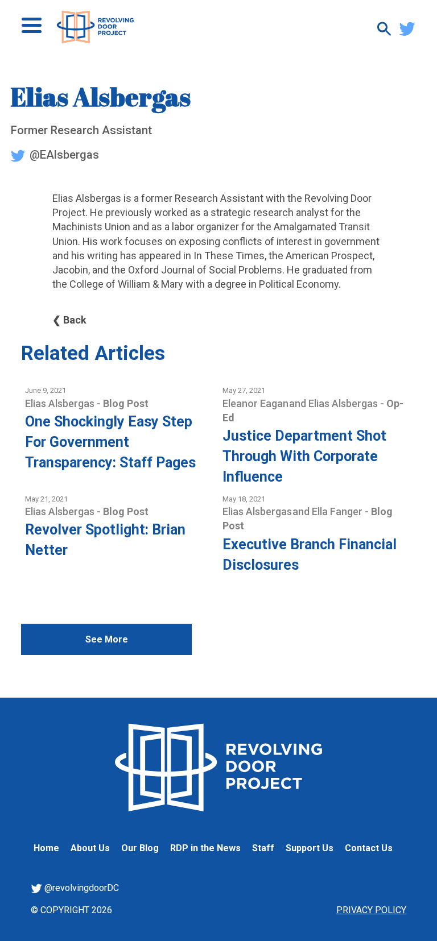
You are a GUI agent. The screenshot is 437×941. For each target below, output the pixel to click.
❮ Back (69, 320)
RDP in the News (205, 848)
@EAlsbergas (63, 154)
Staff (263, 848)
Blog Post (126, 403)
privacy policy (371, 910)
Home (46, 848)
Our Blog (140, 848)
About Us (90, 848)
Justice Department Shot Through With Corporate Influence (304, 456)
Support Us (309, 848)
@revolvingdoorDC (80, 887)
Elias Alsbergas (61, 403)
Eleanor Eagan (256, 403)
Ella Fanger (338, 511)
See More (106, 639)
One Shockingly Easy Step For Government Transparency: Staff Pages (110, 442)
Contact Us (369, 848)
